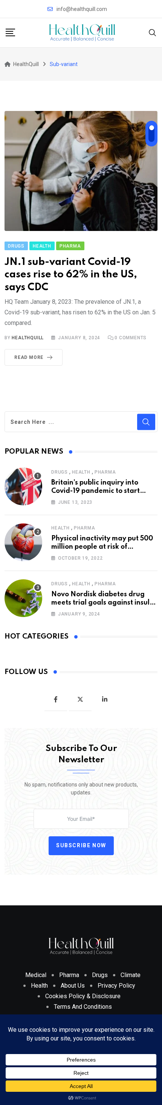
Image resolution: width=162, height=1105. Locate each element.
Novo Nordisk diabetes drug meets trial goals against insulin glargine (103, 603)
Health (81, 472)
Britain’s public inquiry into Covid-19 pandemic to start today (95, 491)
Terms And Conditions (83, 1006)
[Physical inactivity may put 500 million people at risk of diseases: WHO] (23, 542)
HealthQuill (28, 337)
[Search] (152, 32)
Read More (28, 357)
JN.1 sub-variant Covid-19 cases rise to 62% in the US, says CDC (71, 274)
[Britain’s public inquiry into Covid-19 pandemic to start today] (23, 486)
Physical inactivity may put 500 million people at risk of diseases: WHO (102, 547)
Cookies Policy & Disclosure (83, 996)
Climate (131, 975)
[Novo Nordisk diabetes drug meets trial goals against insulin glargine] (23, 598)
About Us (73, 985)
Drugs (59, 472)
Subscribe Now (81, 845)
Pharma (105, 472)
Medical (35, 975)
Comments (131, 337)
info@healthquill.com (82, 9)
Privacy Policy (116, 985)
